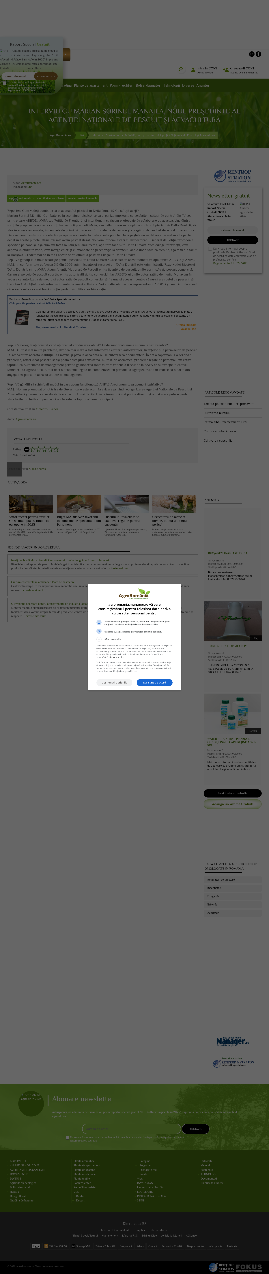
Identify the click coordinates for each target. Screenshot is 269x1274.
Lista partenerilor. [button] (115, 657)
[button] (134, 639)
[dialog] (134, 637)
